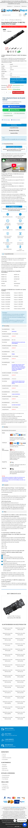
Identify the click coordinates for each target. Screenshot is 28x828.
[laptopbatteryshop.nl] (14, 11)
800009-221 (4, 274)
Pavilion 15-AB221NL (5, 304)
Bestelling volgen (5, 787)
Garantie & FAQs (14, 133)
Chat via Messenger (15, 106)
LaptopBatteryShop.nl (15, 807)
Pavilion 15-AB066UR (18, 297)
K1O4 (15, 281)
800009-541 (4, 276)
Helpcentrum (24, 6)
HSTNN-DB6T (17, 279)
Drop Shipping (5, 778)
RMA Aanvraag (5, 770)
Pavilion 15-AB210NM (18, 301)
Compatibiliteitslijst (14, 127)
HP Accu (6, 19)
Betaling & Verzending (14, 130)
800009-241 (16, 274)
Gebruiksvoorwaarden (6, 757)
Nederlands (9, 6)
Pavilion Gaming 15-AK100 (19, 308)
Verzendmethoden (6, 775)
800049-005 (4, 279)
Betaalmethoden (5, 777)
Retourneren (4, 768)
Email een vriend (16, 119)
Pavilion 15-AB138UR (5, 301)
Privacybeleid (5, 759)
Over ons (4, 754)
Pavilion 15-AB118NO (5, 299)
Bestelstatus (4, 766)
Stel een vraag (6, 119)
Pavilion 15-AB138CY (18, 299)
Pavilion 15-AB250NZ (18, 304)
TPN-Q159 (3, 285)
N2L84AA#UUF (17, 283)
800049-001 (16, 276)
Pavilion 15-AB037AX (18, 295)
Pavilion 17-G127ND (5, 306)
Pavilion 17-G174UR (5, 308)
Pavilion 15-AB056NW (5, 297)
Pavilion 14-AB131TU (18, 292)
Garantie (4, 755)
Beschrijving (14, 125)
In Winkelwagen (19, 92)
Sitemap (4, 789)
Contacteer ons (17, 6)
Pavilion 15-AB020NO (5, 295)
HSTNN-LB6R (4, 281)
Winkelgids (4, 764)
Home (2, 19)
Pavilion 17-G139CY (18, 306)
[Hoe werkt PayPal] (19, 802)
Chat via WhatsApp (15, 110)
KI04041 (3, 283)
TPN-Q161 (16, 285)
